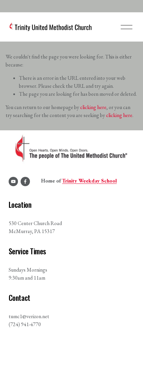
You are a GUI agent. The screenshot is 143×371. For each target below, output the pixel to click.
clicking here (93, 107)
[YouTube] (13, 181)
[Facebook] (25, 181)
